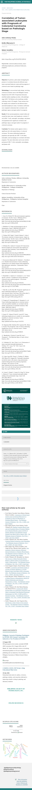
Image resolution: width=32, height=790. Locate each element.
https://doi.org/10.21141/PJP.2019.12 (15, 59)
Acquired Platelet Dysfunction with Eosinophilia (17, 541)
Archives (10, 8)
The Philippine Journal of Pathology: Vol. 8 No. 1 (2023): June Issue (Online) (17, 536)
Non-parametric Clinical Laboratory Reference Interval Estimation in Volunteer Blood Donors (17, 550)
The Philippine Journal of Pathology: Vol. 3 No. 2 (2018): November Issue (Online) (17, 597)
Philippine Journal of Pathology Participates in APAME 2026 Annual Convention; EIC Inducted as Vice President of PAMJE (16, 637)
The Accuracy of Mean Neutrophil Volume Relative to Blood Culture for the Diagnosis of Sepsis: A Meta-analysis (17, 560)
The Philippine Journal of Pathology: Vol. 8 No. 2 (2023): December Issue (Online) (17, 583)
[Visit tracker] (16, 623)
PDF (5, 431)
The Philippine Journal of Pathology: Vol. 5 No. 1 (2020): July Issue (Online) (17, 522)
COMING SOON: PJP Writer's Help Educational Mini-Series (14, 669)
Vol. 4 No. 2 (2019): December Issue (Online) (16, 9)
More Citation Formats (11, 464)
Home (4, 8)
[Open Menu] (2, 2)
